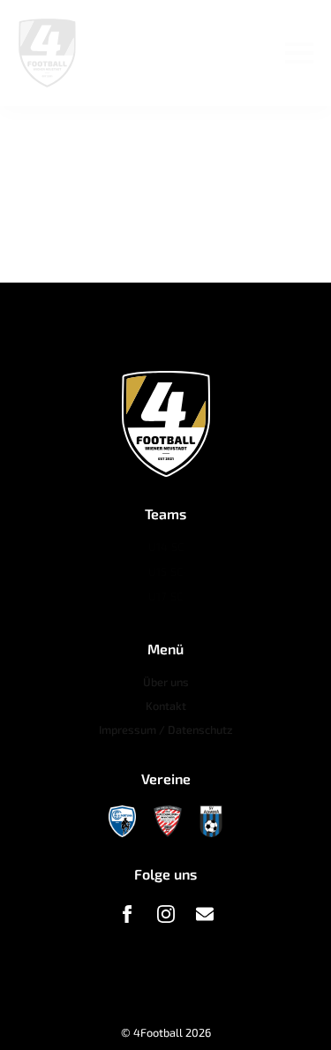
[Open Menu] (299, 53)
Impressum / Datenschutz (166, 729)
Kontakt (166, 706)
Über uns (166, 682)
